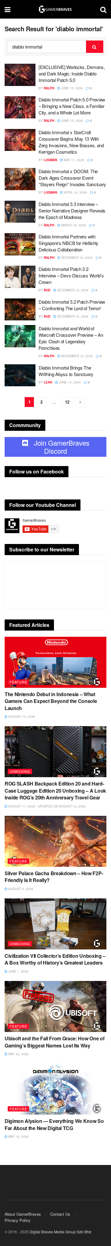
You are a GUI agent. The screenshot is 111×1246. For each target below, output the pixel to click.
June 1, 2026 (17, 971)
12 (67, 402)
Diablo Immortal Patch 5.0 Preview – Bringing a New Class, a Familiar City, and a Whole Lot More (72, 106)
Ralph (49, 88)
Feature (18, 681)
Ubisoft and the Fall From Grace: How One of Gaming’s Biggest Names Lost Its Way (54, 1042)
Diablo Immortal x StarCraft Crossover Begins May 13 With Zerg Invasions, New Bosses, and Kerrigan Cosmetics (71, 142)
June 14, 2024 (69, 382)
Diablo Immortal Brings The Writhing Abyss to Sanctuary (66, 370)
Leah (48, 382)
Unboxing (20, 771)
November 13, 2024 (76, 356)
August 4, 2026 (20, 889)
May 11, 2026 (73, 160)
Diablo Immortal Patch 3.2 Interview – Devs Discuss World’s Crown (71, 275)
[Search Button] (94, 47)
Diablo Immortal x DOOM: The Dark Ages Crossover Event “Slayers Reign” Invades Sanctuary (72, 177)
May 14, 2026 (18, 1136)
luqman (50, 160)
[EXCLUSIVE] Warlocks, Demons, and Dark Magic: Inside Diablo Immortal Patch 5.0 (72, 73)
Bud (47, 290)
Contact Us (60, 1214)
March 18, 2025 (73, 225)
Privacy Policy (18, 1220)
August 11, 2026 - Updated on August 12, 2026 (46, 806)
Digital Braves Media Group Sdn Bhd (60, 1231)
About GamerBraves (23, 1214)
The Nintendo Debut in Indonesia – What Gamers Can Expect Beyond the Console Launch (51, 701)
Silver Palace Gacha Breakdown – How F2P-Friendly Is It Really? (54, 877)
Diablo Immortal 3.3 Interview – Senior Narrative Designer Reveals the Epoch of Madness (72, 210)
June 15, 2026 (71, 88)
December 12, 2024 (72, 290)
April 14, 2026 (75, 192)
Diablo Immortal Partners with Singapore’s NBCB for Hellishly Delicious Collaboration (68, 243)
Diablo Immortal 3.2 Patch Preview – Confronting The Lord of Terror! (72, 304)
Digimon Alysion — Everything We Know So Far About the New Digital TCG (54, 1124)
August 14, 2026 (21, 716)
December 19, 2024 (76, 257)
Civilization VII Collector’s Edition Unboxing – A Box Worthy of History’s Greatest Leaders (55, 959)
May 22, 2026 (18, 1054)
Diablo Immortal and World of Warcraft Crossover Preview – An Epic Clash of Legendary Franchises (71, 338)
